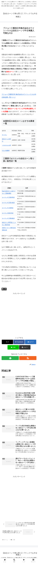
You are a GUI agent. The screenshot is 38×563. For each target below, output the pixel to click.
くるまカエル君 (6, 145)
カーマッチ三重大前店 (8, 202)
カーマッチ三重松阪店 (8, 218)
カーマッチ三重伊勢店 (8, 197)
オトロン (4, 135)
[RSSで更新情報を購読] (27, 358)
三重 (5, 289)
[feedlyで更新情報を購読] (10, 358)
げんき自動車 (6, 150)
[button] (24, 347)
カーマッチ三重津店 (7, 208)
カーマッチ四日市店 (7, 213)
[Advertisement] (19, 314)
